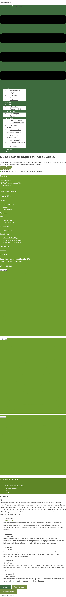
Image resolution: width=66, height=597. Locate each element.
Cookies (7, 493)
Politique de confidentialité (14, 486)
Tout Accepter (19, 587)
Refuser (5, 587)
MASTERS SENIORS (17, 123)
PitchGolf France (16, 120)
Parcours (8, 104)
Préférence (9, 561)
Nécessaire (9, 518)
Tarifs (12, 97)
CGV (6, 490)
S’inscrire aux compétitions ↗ (13, 136)
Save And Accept (8, 591)
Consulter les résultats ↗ (16, 143)
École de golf (14, 114)
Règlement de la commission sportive (14, 131)
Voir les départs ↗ (16, 140)
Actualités (8, 102)
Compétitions (9, 118)
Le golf (7, 88)
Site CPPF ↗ (14, 147)
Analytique (8, 547)
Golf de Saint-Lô (5, 3)
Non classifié (9, 574)
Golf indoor (14, 95)
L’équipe (13, 93)
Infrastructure (15, 90)
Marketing (8, 534)
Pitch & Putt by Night (13, 126)
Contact (7, 151)
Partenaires (14, 100)
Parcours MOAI (15, 109)
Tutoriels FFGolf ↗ (16, 116)
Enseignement (10, 111)
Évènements (9, 149)
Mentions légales (11, 488)
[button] (33, 47)
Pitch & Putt (14, 107)
